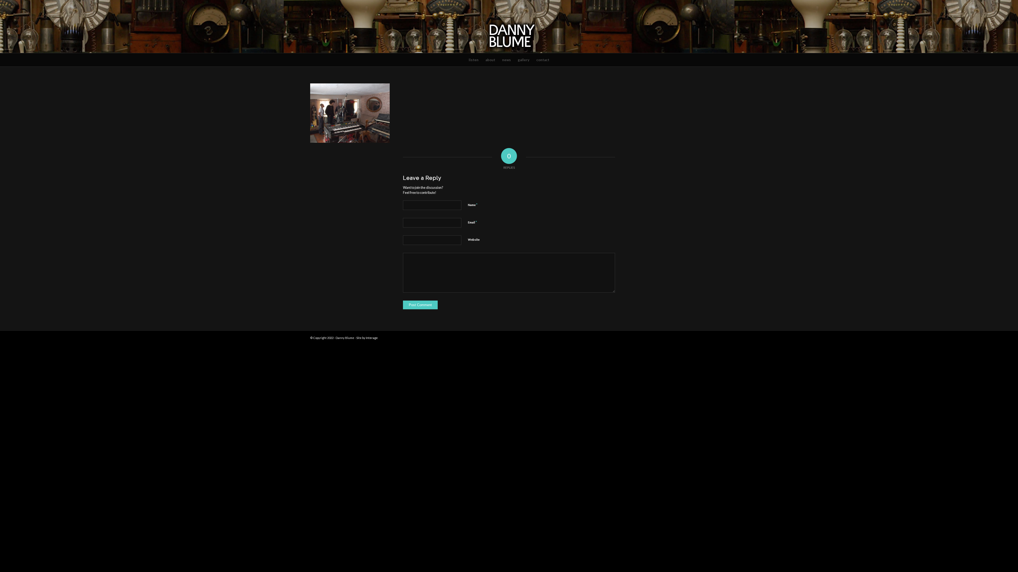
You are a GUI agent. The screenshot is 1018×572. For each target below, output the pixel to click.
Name (472, 205)
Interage (372, 337)
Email (472, 222)
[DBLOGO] (509, 26)
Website (474, 239)
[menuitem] (473, 59)
